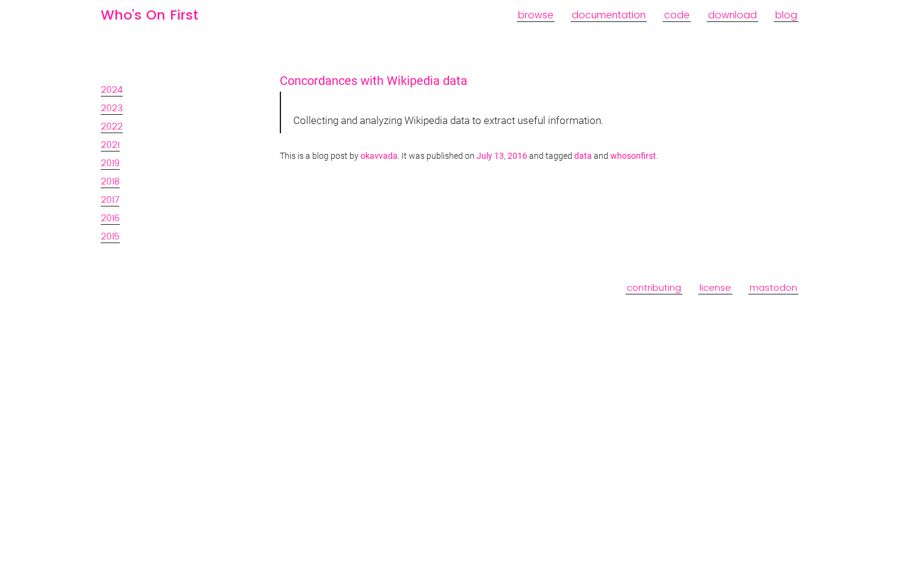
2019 (110, 162)
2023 (112, 107)
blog (786, 15)
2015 (110, 236)
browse (535, 15)
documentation (609, 15)
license (715, 287)
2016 (110, 217)
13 (499, 156)
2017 (110, 199)
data (583, 156)
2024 (112, 89)
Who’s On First (150, 14)
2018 (110, 181)
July (484, 156)
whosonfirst (633, 156)
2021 (110, 144)
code (677, 15)
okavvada (379, 156)
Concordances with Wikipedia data (373, 80)
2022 (112, 126)
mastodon (773, 287)
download (732, 15)
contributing (654, 287)
